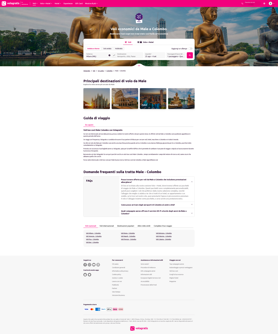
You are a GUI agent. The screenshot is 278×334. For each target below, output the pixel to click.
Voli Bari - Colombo (92, 242)
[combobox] (98, 55)
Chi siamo (115, 264)
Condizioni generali (118, 267)
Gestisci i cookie (117, 278)
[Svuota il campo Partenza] (109, 55)
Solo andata (107, 48)
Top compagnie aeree (176, 264)
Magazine (172, 281)
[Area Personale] (272, 3)
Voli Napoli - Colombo (128, 236)
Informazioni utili (146, 274)
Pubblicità (115, 285)
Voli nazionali (90, 226)
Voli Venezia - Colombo (94, 236)
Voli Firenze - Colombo (128, 239)
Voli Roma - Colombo (128, 233)
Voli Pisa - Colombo (92, 239)
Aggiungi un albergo (179, 49)
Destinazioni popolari (125, 226)
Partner (114, 288)
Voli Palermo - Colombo (164, 236)
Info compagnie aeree (148, 271)
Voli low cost (173, 271)
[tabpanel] (139, 145)
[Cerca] (190, 55)
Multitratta (118, 48)
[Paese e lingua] (264, 3)
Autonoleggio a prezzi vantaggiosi (180, 267)
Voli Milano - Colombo (93, 233)
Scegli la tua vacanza (176, 274)
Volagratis (86, 71)
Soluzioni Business (118, 295)
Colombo (109, 71)
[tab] (128, 42)
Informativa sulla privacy (120, 271)
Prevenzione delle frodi (149, 285)
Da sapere (89, 125)
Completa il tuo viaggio (163, 226)
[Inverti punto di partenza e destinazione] (114, 55)
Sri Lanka (101, 71)
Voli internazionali (107, 226)
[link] (96, 98)
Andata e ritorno (93, 48)
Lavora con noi (117, 281)
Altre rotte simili (144, 226)
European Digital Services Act (151, 278)
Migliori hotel (173, 278)
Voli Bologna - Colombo (164, 233)
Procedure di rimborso (148, 267)
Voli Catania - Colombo (163, 239)
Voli (94, 71)
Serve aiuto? (145, 264)
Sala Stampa (116, 292)
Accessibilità (145, 281)
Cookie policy (116, 274)
